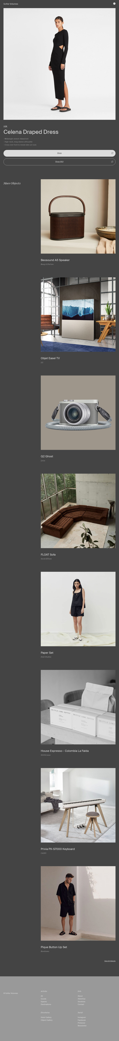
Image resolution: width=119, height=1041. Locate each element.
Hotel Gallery (46, 1017)
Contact (81, 1004)
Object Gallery (46, 1020)
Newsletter (82, 1026)
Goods (43, 999)
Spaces (44, 1001)
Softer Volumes (10, 4)
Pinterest (81, 1023)
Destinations (46, 1004)
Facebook (82, 1020)
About (80, 996)
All (42, 996)
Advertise (81, 999)
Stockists (81, 1001)
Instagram (82, 1017)
